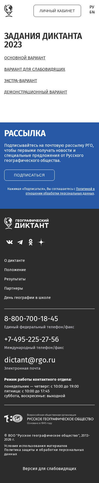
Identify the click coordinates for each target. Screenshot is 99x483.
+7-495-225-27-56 (31, 339)
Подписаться (29, 175)
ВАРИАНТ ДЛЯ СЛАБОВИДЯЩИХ (34, 69)
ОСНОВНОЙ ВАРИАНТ (24, 58)
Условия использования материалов (35, 446)
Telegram (20, 242)
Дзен (41, 242)
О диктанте (14, 261)
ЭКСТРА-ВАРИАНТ (20, 81)
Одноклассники (30, 242)
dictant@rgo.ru (29, 360)
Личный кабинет (57, 11)
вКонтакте (9, 242)
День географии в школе (27, 298)
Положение (15, 270)
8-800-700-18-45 (31, 319)
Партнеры (13, 288)
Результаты (15, 279)
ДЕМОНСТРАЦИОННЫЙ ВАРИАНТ (35, 92)
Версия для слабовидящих (49, 469)
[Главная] (8, 11)
